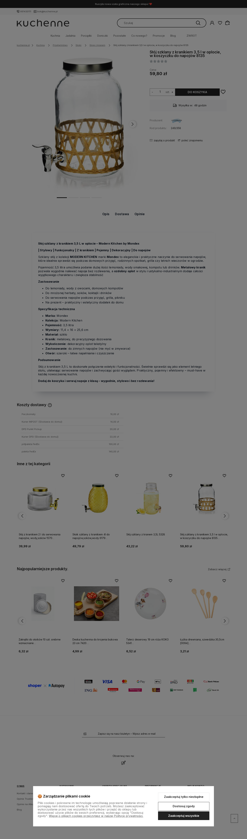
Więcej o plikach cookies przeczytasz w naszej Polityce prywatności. (96, 816)
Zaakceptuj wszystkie (183, 816)
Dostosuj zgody (184, 806)
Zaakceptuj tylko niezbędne (183, 797)
